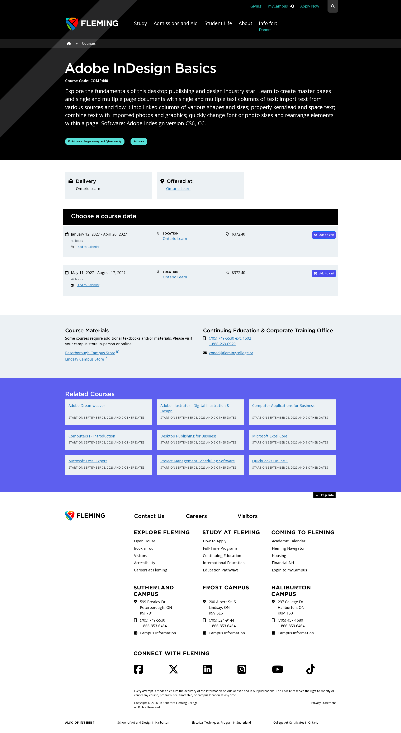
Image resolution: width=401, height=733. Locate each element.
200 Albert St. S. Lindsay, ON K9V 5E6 (223, 607)
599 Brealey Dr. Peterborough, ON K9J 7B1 (156, 607)
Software (140, 141)
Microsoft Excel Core (269, 436)
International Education (224, 562)
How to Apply (214, 540)
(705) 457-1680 (290, 620)
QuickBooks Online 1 (270, 460)
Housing (279, 555)
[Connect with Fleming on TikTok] (312, 671)
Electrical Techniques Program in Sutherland (221, 722)
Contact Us (149, 516)
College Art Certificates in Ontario (296, 722)
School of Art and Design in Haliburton (143, 722)
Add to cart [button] (326, 235)
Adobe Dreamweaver (87, 405)
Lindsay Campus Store (84, 359)
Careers (209, 515)
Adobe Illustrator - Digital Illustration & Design (195, 408)
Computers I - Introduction (92, 436)
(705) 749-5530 (152, 620)
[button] (332, 6)
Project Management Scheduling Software (197, 460)
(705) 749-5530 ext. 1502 (230, 338)
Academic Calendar (288, 540)
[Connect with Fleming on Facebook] (139, 671)
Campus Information (158, 632)
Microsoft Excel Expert (88, 460)
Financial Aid (283, 562)
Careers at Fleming (150, 569)
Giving (255, 6)
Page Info (327, 495)
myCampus (278, 6)
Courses (89, 43)
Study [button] (140, 23)
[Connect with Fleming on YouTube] (279, 671)
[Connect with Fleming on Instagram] (243, 671)
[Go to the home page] (92, 24)
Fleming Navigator (288, 548)
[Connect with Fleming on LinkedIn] (208, 671)
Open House (144, 540)
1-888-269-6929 (222, 343)
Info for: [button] (268, 26)
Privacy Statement (323, 703)
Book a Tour (144, 548)
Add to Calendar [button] (88, 247)
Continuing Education (222, 555)
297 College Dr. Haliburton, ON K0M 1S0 (291, 607)
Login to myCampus (289, 569)
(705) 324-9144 (221, 620)
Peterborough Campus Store (90, 352)
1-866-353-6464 (153, 625)
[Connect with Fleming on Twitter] (175, 671)
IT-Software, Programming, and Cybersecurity (95, 141)
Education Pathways (221, 569)
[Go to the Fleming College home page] (97, 516)
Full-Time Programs (220, 548)
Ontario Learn (178, 188)
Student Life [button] (218, 23)
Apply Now (309, 6)
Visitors (247, 516)
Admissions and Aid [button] (176, 23)
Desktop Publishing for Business (188, 436)
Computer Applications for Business (283, 405)
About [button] (245, 23)
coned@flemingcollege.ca (231, 352)
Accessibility (144, 562)
